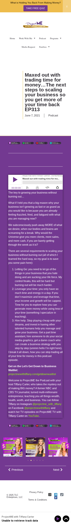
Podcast (42, 38)
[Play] (58, 519)
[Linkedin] (55, 494)
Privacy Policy (36, 492)
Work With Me (25, 38)
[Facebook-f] (55, 497)
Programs (54, 38)
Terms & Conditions (37, 500)
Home (12, 38)
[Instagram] (49, 494)
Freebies (43, 46)
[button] (4, 446)
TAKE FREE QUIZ (35, 8)
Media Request (28, 46)
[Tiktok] (61, 494)
